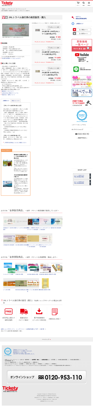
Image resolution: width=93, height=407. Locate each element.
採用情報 (54, 363)
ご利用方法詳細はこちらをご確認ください (15, 142)
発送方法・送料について (8, 94)
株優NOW (35, 362)
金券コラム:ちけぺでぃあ (10, 363)
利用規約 (40, 363)
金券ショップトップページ (11, 359)
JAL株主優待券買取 (74, 359)
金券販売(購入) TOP (32, 329)
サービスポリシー (9, 365)
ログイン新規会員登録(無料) (81, 17)
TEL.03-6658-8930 (79, 182)
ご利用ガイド (6, 100)
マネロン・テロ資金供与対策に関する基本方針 (59, 365)
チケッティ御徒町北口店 (10, 362)
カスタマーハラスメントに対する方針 (37, 365)
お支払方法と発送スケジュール (10, 93)
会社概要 (21, 363)
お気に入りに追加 (54, 27)
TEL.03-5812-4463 (79, 176)
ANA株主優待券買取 (62, 359)
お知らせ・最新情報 (24, 359)
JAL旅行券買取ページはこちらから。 (12, 58)
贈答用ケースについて (8, 91)
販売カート (84, 33)
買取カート (84, 29)
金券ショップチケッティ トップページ (12, 329)
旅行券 (42, 329)
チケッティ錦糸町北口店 (24, 362)
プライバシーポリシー (21, 365)
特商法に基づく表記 (30, 363)
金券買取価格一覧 (9, 360)
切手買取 (53, 359)
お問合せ (47, 363)
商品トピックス (15, 100)
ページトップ (45, 339)
